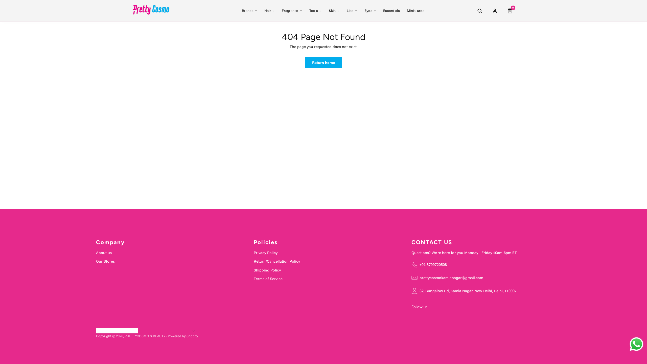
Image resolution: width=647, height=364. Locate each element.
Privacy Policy (266, 252)
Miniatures (415, 10)
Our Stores (105, 261)
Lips (350, 10)
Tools (313, 10)
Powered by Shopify (183, 336)
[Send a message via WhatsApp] (636, 344)
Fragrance (290, 10)
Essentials (391, 10)
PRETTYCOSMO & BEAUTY (145, 336)
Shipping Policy (267, 270)
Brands (247, 10)
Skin (332, 10)
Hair (267, 10)
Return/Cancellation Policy (277, 261)
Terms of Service (268, 278)
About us (104, 252)
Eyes (368, 10)
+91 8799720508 (433, 264)
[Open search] (479, 10)
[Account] (494, 10)
